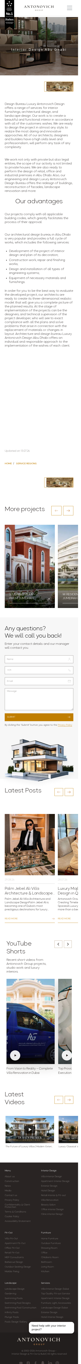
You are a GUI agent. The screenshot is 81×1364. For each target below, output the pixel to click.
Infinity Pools (11, 1312)
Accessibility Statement (18, 1221)
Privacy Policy (65, 725)
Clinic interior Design (52, 1214)
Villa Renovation (50, 1200)
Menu (8, 1171)
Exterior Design (49, 1186)
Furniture (46, 1233)
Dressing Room (49, 1248)
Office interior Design (52, 1209)
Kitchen (45, 1271)
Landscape (11, 1283)
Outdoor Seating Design (18, 1267)
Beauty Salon (48, 1205)
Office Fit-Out (12, 1248)
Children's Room (50, 1257)
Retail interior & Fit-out (53, 1195)
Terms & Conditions (15, 1212)
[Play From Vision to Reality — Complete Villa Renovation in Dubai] (30, 1021)
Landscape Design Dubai (54, 1308)
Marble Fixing (12, 1271)
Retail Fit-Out (12, 1253)
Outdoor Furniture (51, 1243)
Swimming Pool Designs (18, 1303)
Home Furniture (49, 1239)
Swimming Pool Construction (21, 1308)
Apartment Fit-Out (15, 1243)
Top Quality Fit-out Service (55, 1294)
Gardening (10, 1294)
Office (44, 1253)
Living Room (47, 1267)
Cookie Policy (12, 1216)
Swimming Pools (14, 1298)
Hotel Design (48, 1191)
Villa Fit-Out (11, 1239)
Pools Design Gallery (16, 1322)
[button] (56, 510)
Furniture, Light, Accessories (56, 1303)
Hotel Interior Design (52, 1317)
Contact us (11, 1195)
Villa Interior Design (51, 1176)
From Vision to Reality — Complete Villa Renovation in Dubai (29, 1071)
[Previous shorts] (58, 944)
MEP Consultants (14, 1257)
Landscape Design (15, 1289)
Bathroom (46, 1262)
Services (45, 1283)
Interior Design (49, 1171)
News (8, 1186)
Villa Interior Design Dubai (55, 1289)
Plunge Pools (12, 1317)
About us (10, 1176)
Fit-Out (9, 1233)
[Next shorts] (68, 944)
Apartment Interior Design (55, 1181)
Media (8, 1191)
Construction (12, 1181)
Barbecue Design (14, 1262)
